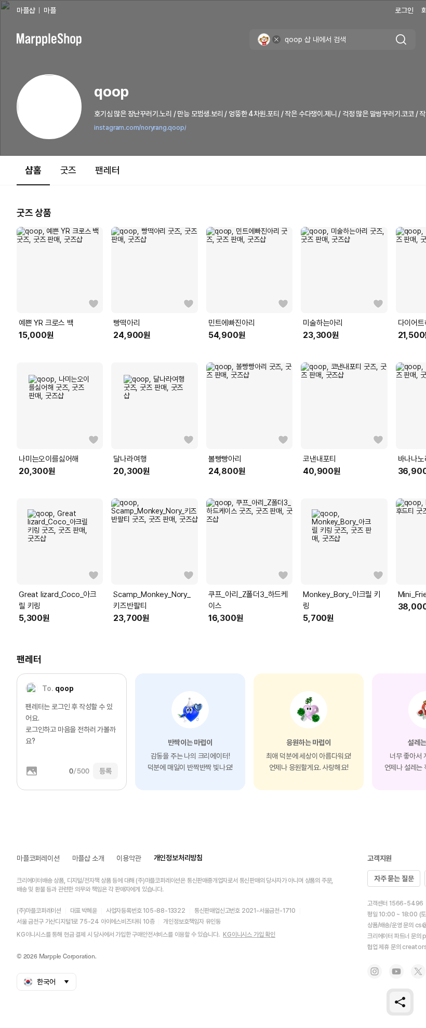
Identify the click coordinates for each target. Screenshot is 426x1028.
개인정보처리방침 (178, 858)
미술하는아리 (323, 323)
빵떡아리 (126, 323)
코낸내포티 (319, 459)
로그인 (404, 10)
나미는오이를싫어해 (48, 459)
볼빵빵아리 (225, 459)
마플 (50, 10)
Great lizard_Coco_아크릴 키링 (58, 600)
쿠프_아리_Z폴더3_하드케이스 (248, 600)
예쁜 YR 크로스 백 (46, 323)
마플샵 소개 (88, 858)
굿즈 (68, 170)
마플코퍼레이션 (38, 858)
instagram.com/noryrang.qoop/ (140, 127)
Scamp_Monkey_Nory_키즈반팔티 (151, 600)
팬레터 (107, 170)
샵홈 (33, 170)
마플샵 (26, 10)
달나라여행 (130, 459)
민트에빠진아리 (231, 323)
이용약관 (128, 858)
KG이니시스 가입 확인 (249, 934)
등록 (105, 771)
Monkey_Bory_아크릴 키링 (342, 600)
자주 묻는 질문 (394, 878)
